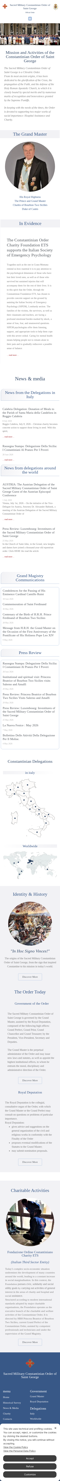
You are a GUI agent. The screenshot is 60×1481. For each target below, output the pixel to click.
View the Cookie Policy (15, 1447)
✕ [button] (55, 1428)
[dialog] (30, 1452)
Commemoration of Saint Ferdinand (24, 604)
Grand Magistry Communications (30, 577)
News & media (30, 378)
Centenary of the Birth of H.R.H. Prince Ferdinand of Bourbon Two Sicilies (27, 616)
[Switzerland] (30, 861)
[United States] (14, 863)
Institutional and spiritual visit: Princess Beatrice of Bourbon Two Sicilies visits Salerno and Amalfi (27, 680)
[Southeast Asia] (47, 869)
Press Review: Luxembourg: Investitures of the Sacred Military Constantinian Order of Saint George (28, 532)
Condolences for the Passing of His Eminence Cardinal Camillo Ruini (24, 592)
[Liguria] (14, 794)
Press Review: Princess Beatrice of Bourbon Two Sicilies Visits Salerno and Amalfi (29, 696)
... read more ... (13, 355)
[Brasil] (21, 871)
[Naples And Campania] (39, 814)
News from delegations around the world (30, 470)
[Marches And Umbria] (31, 801)
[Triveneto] (27, 784)
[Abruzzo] (35, 806)
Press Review (30, 652)
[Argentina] (19, 874)
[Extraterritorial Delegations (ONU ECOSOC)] (18, 862)
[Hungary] (32, 861)
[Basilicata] (45, 816)
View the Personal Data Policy (19, 1450)
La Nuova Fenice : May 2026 (20, 725)
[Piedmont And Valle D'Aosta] (10, 789)
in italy (30, 772)
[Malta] (31, 863)
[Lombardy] (17, 787)
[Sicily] (37, 832)
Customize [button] (30, 1474)
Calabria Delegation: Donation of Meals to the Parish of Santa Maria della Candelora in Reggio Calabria (29, 412)
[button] (30, 19)
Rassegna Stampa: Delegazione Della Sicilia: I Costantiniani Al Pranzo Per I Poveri (29, 447)
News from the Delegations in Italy (30, 394)
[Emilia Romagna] (23, 793)
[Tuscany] (23, 800)
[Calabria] (46, 823)
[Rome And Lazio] (29, 809)
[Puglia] (48, 814)
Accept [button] (30, 1458)
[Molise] (39, 809)
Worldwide (30, 846)
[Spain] (29, 862)
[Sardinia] (15, 818)
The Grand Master (30, 134)
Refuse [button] (30, 1466)
